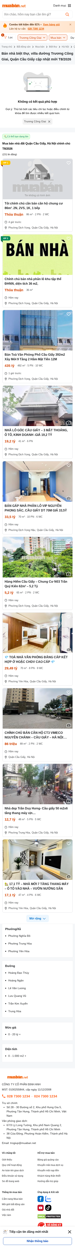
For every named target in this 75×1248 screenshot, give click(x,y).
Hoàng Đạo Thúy (18, 972)
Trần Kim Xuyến (18, 1003)
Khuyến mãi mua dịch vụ (50, 1165)
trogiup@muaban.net (23, 1143)
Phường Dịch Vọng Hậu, (22, 530)
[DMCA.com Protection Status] (49, 1217)
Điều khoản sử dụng (12, 1176)
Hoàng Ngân (16, 980)
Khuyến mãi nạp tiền (48, 1170)
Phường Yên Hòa (18, 951)
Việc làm (6, 1215)
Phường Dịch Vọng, (19, 227)
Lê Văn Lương (17, 988)
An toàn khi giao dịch (13, 1170)
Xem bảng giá (51, 24)
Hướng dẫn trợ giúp (48, 1181)
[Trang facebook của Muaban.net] (41, 1199)
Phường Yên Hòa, (18, 681)
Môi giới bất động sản (13, 1204)
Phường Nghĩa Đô (19, 935)
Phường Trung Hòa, (19, 832)
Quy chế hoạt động (12, 1165)
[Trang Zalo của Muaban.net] (48, 1199)
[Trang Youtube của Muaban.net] (41, 1208)
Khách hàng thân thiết (49, 1176)
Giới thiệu (7, 1159)
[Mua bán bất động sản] (14, 5)
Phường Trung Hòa (20, 943)
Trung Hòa (14, 1011)
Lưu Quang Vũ (17, 995)
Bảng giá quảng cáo (48, 1159)
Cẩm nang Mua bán (12, 1199)
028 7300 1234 (36, 29)
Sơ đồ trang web (10, 1181)
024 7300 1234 (45, 1096)
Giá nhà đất (8, 1209)
